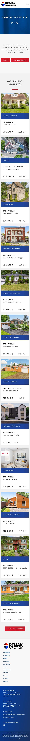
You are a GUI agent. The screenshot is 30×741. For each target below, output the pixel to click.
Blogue (5, 675)
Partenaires (6, 664)
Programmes (7, 669)
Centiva (18, 738)
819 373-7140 (9, 696)
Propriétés (6, 652)
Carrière (5, 672)
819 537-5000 (10, 706)
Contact (5, 678)
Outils (5, 667)
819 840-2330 (10, 717)
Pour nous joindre (19, 60)
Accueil (6, 60)
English (5, 681)
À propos (6, 661)
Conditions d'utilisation (8, 736)
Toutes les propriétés (15, 628)
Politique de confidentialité (19, 735)
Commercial (6, 655)
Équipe (5, 658)
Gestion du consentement (22, 736)
